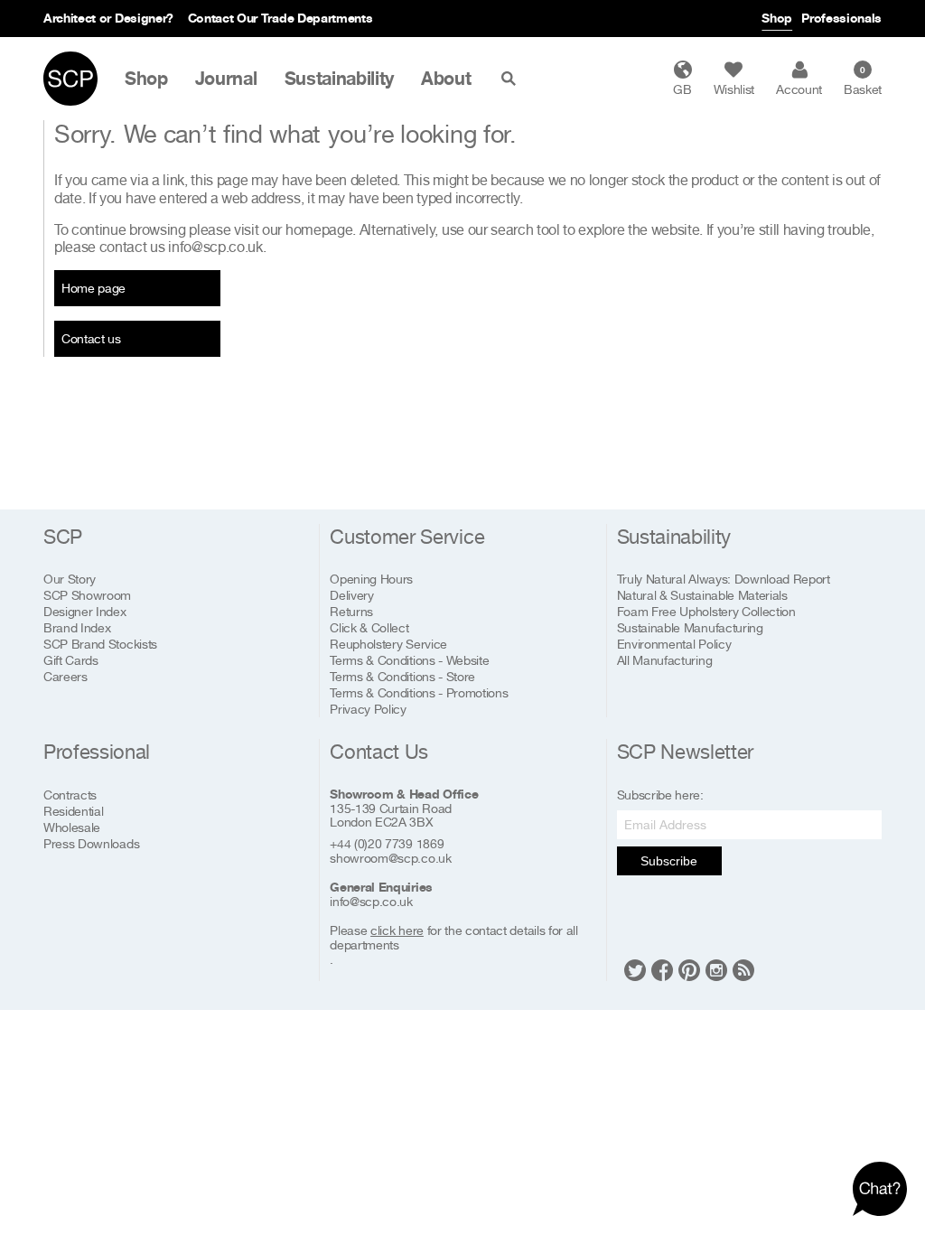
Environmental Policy (674, 643)
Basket (863, 80)
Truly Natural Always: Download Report (723, 578)
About (446, 78)
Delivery (351, 595)
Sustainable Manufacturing (690, 627)
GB (682, 89)
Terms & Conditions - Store (402, 676)
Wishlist (734, 89)
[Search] (512, 78)
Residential (73, 810)
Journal (226, 78)
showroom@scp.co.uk (390, 858)
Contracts (70, 794)
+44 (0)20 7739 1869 (387, 844)
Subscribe (668, 861)
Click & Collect (369, 627)
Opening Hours (371, 578)
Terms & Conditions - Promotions (419, 692)
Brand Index (76, 627)
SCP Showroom (87, 595)
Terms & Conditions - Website (409, 660)
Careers (65, 676)
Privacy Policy (368, 708)
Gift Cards (70, 660)
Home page (93, 287)
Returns (351, 611)
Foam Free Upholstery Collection (706, 611)
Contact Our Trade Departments (280, 17)
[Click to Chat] (880, 1189)
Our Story (69, 578)
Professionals (841, 17)
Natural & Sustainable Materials (702, 595)
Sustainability (340, 78)
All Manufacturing (665, 660)
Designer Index (84, 611)
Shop (776, 17)
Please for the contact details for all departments (453, 937)
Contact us (91, 338)
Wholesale (71, 827)
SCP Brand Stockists (100, 643)
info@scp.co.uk (215, 247)
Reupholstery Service (388, 643)
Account (799, 89)
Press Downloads (91, 843)
